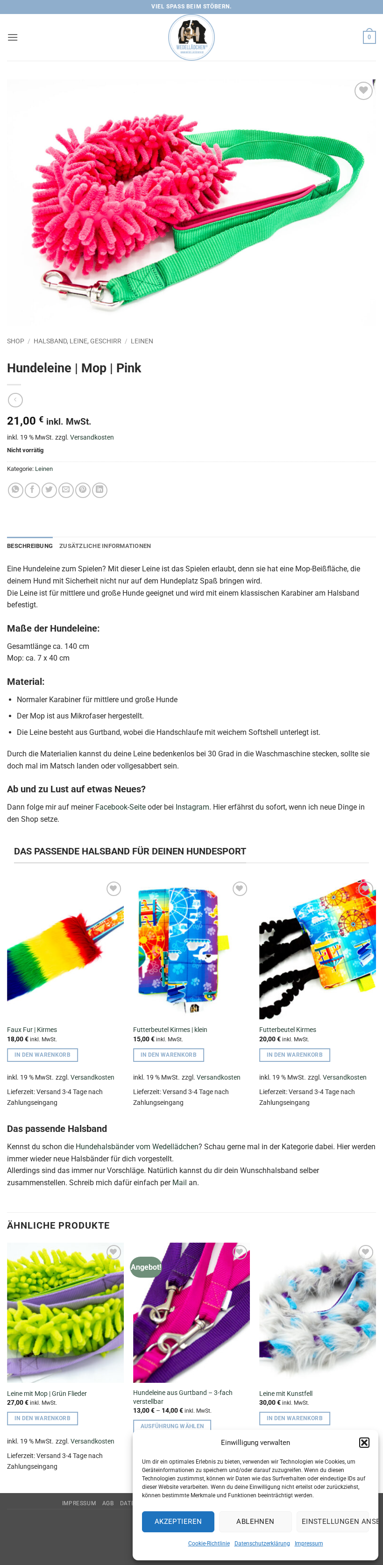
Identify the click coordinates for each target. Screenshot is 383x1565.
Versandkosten (92, 437)
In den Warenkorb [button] (42, 1055)
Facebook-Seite (120, 807)
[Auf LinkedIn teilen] (99, 490)
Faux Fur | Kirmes (32, 1030)
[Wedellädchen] (191, 37)
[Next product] (15, 400)
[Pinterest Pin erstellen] (83, 490)
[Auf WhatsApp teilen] (15, 490)
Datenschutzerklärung (262, 1543)
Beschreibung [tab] (30, 545)
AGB (108, 1503)
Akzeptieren (178, 1521)
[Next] (376, 999)
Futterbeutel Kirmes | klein (170, 1030)
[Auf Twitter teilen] (49, 490)
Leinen (142, 341)
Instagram (192, 807)
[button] (364, 1442)
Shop (15, 341)
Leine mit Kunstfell (285, 1394)
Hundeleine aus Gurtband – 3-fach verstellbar (183, 1397)
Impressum (309, 1543)
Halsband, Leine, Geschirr (77, 341)
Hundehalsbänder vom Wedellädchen (137, 1146)
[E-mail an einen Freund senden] (66, 490)
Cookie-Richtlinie (209, 1543)
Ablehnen (255, 1521)
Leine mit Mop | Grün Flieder (47, 1394)
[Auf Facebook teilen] (32, 490)
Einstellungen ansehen (335, 1521)
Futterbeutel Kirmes (287, 1030)
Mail (179, 1182)
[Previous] (7, 999)
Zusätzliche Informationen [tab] (105, 545)
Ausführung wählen (172, 1426)
